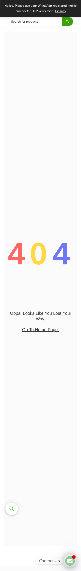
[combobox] (40, 21)
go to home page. (40, 329)
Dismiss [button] (60, 11)
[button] (11, 509)
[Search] (67, 21)
